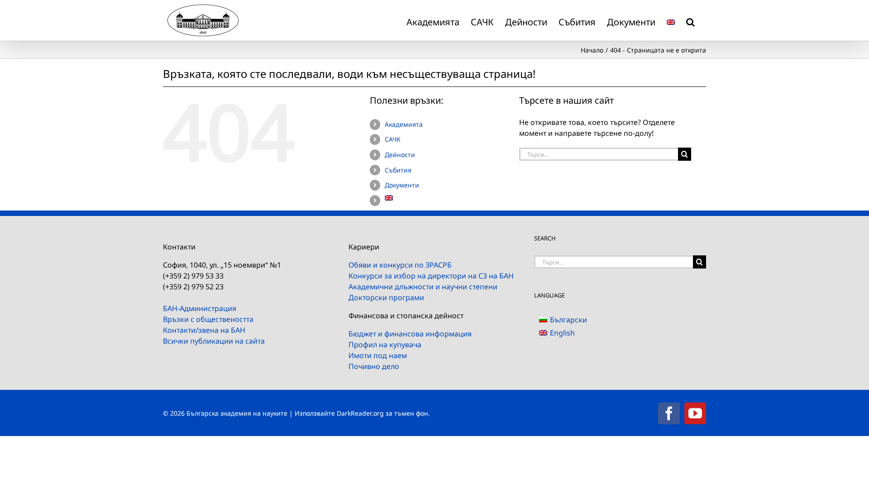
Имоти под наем (378, 355)
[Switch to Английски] (671, 20)
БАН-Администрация (199, 308)
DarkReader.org (360, 413)
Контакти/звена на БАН (204, 330)
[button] (690, 20)
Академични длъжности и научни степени (423, 287)
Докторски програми (386, 297)
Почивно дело (374, 366)
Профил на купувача (385, 345)
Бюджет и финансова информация (410, 334)
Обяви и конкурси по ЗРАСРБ (400, 265)
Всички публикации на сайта (214, 341)
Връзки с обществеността (208, 319)
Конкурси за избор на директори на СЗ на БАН (431, 276)
